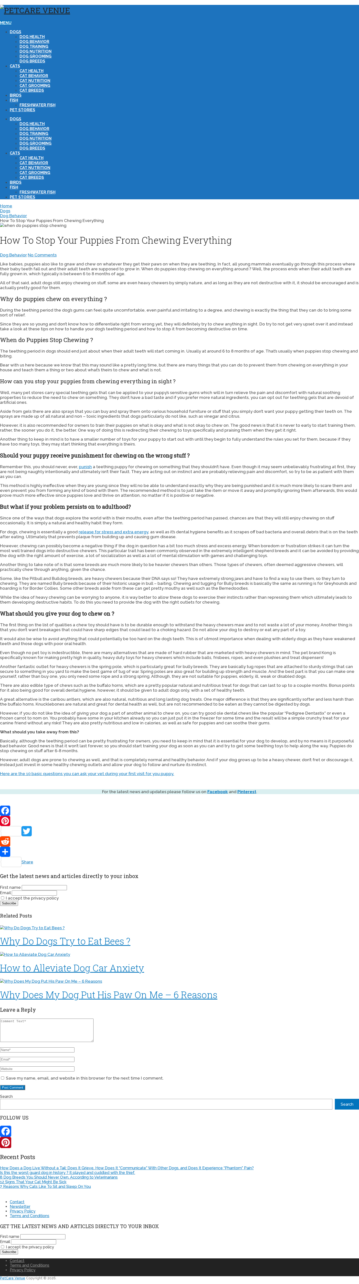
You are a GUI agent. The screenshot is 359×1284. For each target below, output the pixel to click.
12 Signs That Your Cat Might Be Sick (33, 1182)
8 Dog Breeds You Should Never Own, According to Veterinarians (59, 1177)
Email (5, 892)
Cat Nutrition (35, 80)
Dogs (15, 32)
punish (85, 466)
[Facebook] (179, 811)
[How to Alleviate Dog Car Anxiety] (179, 954)
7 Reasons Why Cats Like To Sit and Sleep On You (45, 1186)
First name (10, 887)
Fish (14, 100)
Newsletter (20, 1206)
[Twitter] (179, 831)
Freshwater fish (37, 105)
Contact (17, 1202)
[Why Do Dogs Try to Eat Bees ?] (179, 927)
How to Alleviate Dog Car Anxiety (72, 968)
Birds (15, 95)
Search (6, 1096)
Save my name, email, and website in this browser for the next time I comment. (85, 1078)
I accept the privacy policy (32, 898)
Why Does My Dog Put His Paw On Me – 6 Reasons (108, 995)
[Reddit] (179, 841)
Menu (5, 22)
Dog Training (34, 46)
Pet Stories (22, 110)
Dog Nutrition (36, 51)
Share (27, 861)
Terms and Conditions (29, 1215)
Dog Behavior (34, 41)
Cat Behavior (34, 75)
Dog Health (32, 36)
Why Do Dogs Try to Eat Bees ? (65, 941)
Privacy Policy (22, 1211)
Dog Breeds (32, 61)
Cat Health (31, 71)
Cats (15, 66)
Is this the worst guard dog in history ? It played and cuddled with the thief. (67, 1172)
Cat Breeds (32, 90)
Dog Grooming (36, 56)
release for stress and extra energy (113, 531)
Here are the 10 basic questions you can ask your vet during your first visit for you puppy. (87, 773)
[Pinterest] (179, 821)
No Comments (42, 255)
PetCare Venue (12, 1278)
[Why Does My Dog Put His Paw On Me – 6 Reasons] (179, 981)
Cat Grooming (35, 85)
